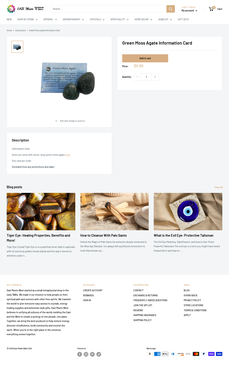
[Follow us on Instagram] (86, 354)
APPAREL (48, 19)
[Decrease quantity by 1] (137, 76)
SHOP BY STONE (25, 19)
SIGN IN (87, 300)
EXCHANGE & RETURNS (145, 295)
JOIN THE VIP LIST (142, 305)
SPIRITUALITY (117, 19)
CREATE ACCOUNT (92, 290)
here (67, 154)
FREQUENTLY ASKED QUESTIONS (150, 300)
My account (188, 10)
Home (9, 30)
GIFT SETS (183, 19)
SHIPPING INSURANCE (144, 315)
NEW (9, 19)
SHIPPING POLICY (142, 320)
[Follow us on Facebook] (79, 354)
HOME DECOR (142, 19)
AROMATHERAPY (71, 19)
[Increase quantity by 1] (155, 76)
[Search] (170, 9)
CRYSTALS (95, 19)
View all (218, 187)
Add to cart (145, 58)
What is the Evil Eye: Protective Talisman (183, 235)
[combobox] (108, 9)
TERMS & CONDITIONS (195, 310)
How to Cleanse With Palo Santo (103, 235)
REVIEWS (138, 310)
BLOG (187, 290)
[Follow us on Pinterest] (92, 354)
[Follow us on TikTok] (98, 354)
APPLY (187, 315)
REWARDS (88, 295)
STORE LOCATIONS (193, 305)
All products (20, 30)
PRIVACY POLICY (192, 300)
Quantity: (127, 76)
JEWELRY (163, 19)
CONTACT (138, 290)
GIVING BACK (190, 295)
